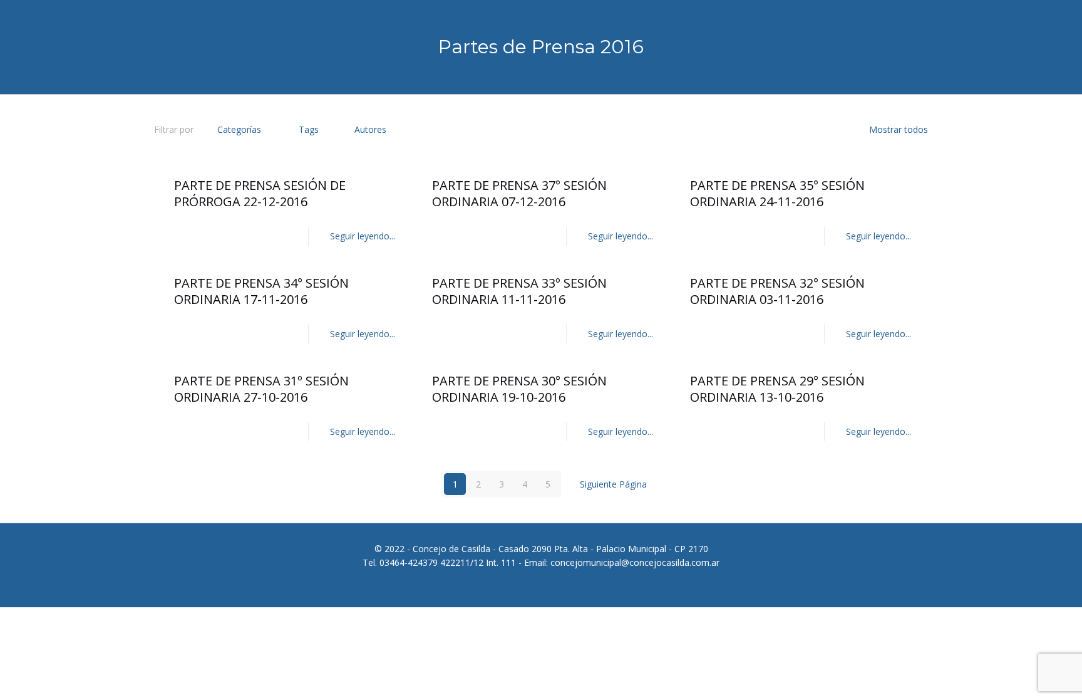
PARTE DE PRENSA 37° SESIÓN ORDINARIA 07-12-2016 (519, 193)
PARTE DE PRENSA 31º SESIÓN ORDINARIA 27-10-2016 (261, 388)
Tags (309, 129)
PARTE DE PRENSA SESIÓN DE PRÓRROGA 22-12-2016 (260, 193)
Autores (370, 129)
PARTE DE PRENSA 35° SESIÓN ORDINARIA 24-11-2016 (777, 193)
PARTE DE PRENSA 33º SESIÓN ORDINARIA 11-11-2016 (519, 291)
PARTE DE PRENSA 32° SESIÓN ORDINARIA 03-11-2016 (777, 291)
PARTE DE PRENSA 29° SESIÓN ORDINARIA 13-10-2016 (777, 388)
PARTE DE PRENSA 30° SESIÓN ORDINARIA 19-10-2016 (519, 388)
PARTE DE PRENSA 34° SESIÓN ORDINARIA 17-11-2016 (261, 291)
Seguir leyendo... (362, 236)
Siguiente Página (613, 484)
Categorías (239, 129)
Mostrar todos (898, 129)
